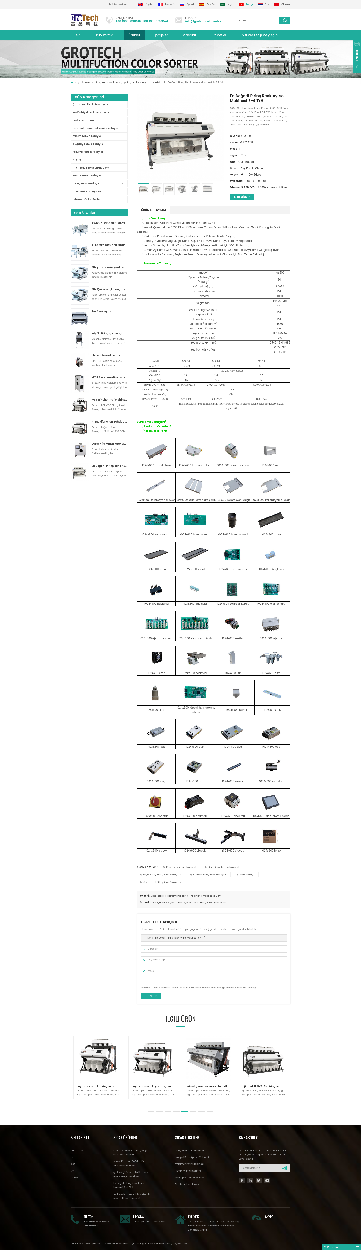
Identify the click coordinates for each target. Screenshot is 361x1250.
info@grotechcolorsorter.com (206, 21)
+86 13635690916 (128, 21)
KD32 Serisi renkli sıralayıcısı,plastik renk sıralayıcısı (110, 378)
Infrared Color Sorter (87, 199)
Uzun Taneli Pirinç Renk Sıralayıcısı (162, 882)
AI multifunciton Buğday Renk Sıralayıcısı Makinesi (110, 422)
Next (72, 1103)
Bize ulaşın (242, 196)
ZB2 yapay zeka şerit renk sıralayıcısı (110, 267)
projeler (161, 35)
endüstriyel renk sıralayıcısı (91, 112)
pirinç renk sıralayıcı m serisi (142, 82)
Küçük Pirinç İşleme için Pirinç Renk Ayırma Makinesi (110, 334)
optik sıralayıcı (248, 875)
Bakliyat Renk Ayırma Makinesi (192, 1157)
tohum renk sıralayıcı (87, 136)
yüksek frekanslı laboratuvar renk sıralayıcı (110, 444)
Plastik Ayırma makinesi (188, 1171)
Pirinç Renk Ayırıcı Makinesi (181, 867)
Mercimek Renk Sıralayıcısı (189, 1164)
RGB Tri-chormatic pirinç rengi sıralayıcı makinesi (110, 400)
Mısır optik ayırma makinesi (190, 1177)
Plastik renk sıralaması (187, 1184)
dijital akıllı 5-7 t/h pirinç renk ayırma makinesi (234, 1086)
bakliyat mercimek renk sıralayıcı (96, 128)
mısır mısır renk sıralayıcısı (91, 168)
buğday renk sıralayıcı (88, 144)
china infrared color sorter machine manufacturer (110, 356)
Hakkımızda (104, 35)
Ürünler (134, 35)
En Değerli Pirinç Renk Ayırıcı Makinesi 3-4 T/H (110, 466)
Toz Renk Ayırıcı (102, 311)
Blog (73, 1164)
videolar (189, 35)
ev (78, 35)
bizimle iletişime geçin (260, 35)
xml (72, 1171)
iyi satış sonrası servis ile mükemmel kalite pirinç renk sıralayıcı (179, 1086)
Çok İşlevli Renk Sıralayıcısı (91, 104)
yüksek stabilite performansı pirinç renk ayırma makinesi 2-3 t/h (185, 896)
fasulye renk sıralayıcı (88, 152)
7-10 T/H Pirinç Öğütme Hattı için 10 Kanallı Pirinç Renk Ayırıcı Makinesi (190, 902)
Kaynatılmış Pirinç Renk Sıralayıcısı (162, 875)
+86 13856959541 (155, 21)
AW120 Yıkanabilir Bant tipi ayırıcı (110, 223)
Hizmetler (219, 35)
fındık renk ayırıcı (84, 120)
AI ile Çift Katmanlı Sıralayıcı (110, 245)
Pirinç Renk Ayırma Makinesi (223, 867)
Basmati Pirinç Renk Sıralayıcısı (210, 875)
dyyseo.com (180, 1243)
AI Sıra (77, 160)
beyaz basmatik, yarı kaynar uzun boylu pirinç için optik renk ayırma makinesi (124, 1086)
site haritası (77, 1150)
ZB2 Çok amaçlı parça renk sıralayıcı (110, 289)
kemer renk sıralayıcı (87, 175)
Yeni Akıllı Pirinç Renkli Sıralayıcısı (289, 1086)
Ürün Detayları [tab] (153, 210)
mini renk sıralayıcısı (87, 191)
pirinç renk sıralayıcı (107, 82)
